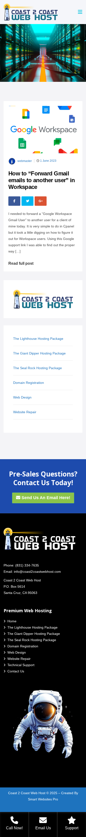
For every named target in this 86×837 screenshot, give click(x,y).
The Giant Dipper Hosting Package (39, 353)
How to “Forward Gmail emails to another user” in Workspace (41, 180)
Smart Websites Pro (43, 799)
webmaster (24, 161)
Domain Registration (28, 383)
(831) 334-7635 (27, 565)
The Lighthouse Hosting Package (38, 339)
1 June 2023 (48, 160)
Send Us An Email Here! (45, 497)
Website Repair (24, 412)
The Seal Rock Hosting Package (37, 368)
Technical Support (20, 665)
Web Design (22, 397)
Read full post (20, 263)
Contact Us (15, 671)
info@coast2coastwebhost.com (37, 571)
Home (11, 621)
